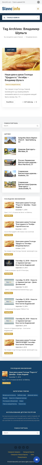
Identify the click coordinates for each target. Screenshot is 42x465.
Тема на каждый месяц (13, 84)
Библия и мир (22, 395)
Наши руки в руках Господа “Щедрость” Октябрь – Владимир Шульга (19, 77)
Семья (21, 401)
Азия (32, 454)
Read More (10, 102)
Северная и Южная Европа (19, 454)
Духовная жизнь (33, 395)
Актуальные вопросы (9, 395)
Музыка (5, 398)
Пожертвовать (22, 457)
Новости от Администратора (17, 398)
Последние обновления (10, 401)
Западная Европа (28, 452)
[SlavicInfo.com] (11, 8)
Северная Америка (14, 452)
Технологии (22, 404)
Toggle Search (12, 17)
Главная (20, 37)
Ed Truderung (28, 102)
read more (8, 215)
